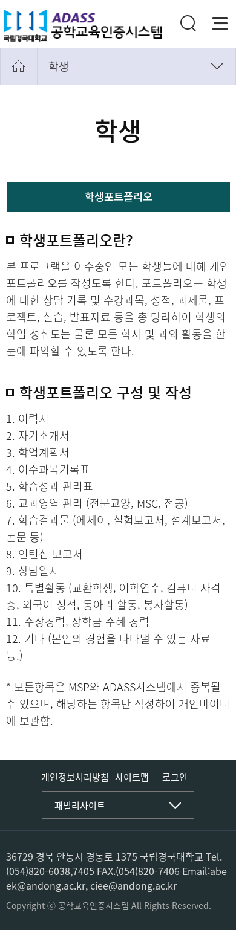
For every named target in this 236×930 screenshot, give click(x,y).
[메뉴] (220, 23)
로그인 (175, 777)
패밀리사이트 (79, 805)
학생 (58, 66)
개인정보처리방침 (75, 777)
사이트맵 (132, 777)
